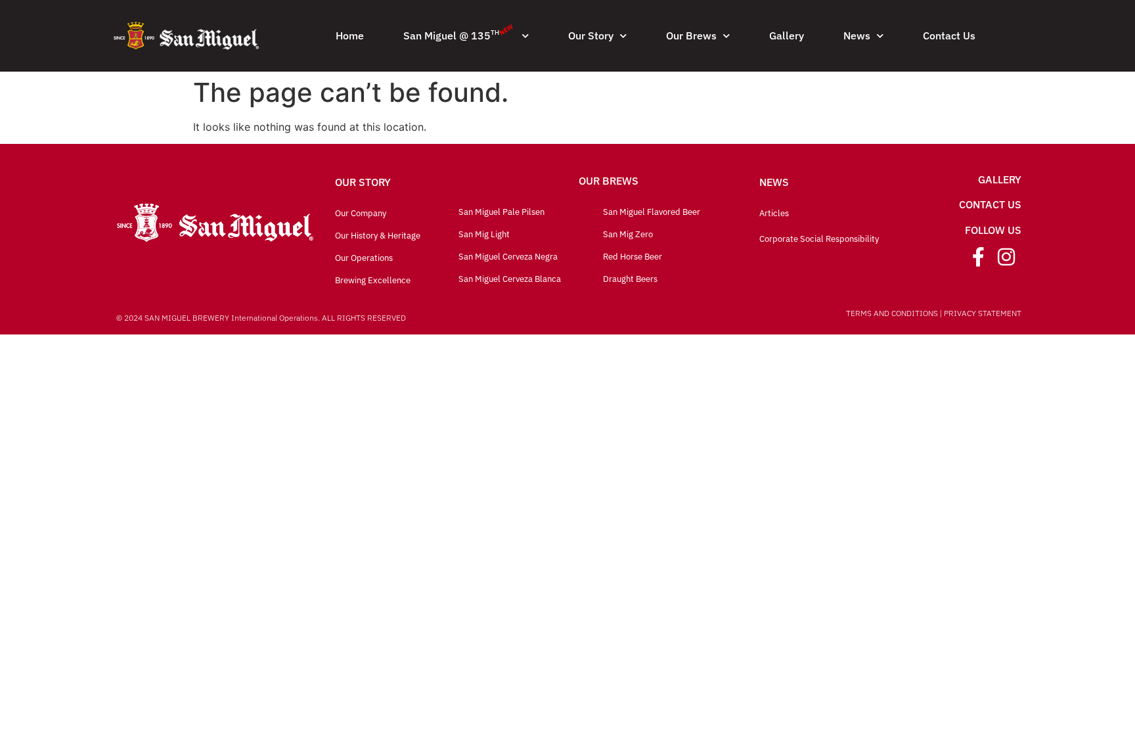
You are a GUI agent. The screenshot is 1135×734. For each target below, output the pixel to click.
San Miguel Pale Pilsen (501, 212)
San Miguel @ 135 (459, 32)
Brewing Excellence (373, 280)
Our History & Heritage (377, 235)
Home (350, 35)
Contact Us (949, 35)
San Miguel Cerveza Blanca (509, 279)
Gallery (786, 35)
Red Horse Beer (632, 256)
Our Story (590, 35)
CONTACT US (990, 204)
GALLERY (999, 179)
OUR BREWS (608, 180)
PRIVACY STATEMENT (982, 313)
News (856, 35)
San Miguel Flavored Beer (651, 212)
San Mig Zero (628, 234)
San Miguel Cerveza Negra (508, 256)
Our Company (360, 213)
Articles (774, 213)
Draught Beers (630, 279)
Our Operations (364, 258)
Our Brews (691, 35)
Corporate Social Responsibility (819, 238)
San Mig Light (484, 234)
